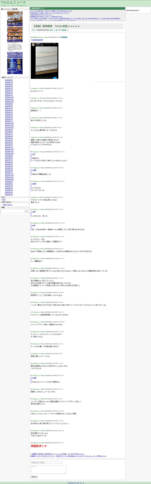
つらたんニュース (13, 2)
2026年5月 (9, 86)
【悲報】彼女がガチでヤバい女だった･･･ (41, 14)
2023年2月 (9, 171)
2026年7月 (9, 82)
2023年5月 (9, 164)
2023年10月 (9, 153)
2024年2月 (9, 145)
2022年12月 (9, 175)
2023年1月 (9, 173)
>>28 (34, 378)
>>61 (34, 184)
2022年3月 (9, 195)
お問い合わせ (7, 205)
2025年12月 (9, 97)
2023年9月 (9, 156)
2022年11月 (9, 177)
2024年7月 (9, 134)
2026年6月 (9, 84)
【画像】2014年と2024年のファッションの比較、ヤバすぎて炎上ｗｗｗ (58, 454)
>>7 (33, 154)
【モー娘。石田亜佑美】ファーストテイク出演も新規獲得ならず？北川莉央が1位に (53, 20)
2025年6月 (9, 110)
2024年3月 (9, 143)
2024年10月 (9, 128)
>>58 (34, 170)
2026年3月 (9, 91)
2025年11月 (9, 99)
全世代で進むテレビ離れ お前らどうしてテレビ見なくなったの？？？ (50, 13)
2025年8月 (9, 106)
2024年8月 (9, 132)
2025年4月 (9, 115)
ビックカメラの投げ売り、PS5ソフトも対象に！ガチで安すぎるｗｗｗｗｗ (51, 11)
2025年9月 (9, 104)
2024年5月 (9, 138)
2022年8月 (9, 184)
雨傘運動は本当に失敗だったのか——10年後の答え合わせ (46, 16)
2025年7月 (9, 108)
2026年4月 (9, 89)
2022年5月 (9, 190)
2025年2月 (9, 119)
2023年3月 (9, 169)
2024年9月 (9, 130)
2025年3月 (9, 117)
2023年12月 (9, 149)
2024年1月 (9, 147)
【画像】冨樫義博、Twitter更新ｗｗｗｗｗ (56, 26)
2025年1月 (9, 121)
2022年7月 (9, 186)
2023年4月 (9, 166)
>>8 (33, 212)
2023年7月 (9, 160)
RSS (4, 199)
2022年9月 (9, 182)
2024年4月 (9, 141)
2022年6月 (9, 188)
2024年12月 (9, 123)
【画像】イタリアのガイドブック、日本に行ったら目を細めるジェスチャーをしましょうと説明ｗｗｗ (67, 456)
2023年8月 (9, 158)
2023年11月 (9, 151)
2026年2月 (9, 93)
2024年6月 (9, 136)
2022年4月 (9, 192)
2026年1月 (9, 95)
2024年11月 (9, 125)
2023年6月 (9, 162)
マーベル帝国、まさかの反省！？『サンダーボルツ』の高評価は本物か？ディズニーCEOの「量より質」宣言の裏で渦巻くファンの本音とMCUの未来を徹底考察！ (75, 18)
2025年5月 (9, 112)
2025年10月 (9, 102)
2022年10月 (9, 179)
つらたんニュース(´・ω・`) (75, 483)
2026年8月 (9, 80)
